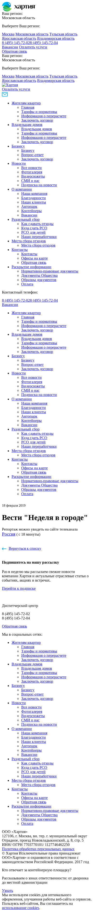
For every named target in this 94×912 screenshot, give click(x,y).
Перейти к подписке (19, 588)
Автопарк (29, 206)
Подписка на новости (39, 185)
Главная (27, 107)
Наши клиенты (33, 202)
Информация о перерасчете (43, 116)
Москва (8, 34)
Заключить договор (37, 120)
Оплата (27, 284)
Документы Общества (39, 275)
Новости (19, 163)
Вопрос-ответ (32, 155)
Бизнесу (18, 146)
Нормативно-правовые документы (49, 271)
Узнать (7, 891)
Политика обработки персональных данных (38, 849)
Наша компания (34, 194)
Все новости (31, 168)
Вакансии (10, 47)
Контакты (20, 250)
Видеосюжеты (33, 176)
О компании (22, 189)
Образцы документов (38, 280)
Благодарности (33, 198)
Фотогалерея (31, 172)
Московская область (31, 34)
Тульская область (63, 34)
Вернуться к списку (25, 548)
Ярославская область (19, 38)
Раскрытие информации (31, 267)
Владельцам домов (27, 125)
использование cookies (20, 908)
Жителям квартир (26, 103)
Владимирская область (55, 38)
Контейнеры (31, 211)
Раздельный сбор (26, 219)
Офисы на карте (34, 258)
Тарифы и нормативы (39, 112)
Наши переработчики (39, 237)
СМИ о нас (30, 181)
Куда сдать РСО (34, 228)
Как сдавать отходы (37, 224)
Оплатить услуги (33, 47)
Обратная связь (14, 51)
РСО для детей (33, 232)
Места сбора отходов (29, 241)
